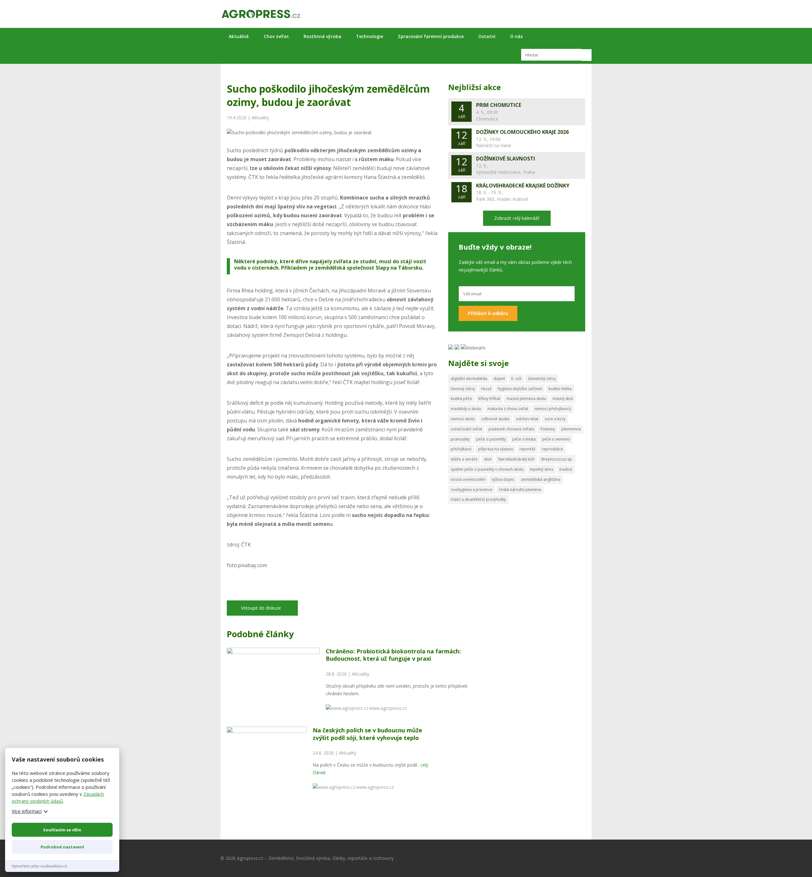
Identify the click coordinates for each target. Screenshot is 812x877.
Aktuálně (239, 36)
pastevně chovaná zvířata (511, 429)
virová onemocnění (468, 479)
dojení (499, 378)
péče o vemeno (556, 439)
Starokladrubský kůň (516, 459)
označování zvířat (466, 429)
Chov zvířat (276, 36)
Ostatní (486, 36)
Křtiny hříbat (489, 398)
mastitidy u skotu (466, 408)
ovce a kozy (555, 419)
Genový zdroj (463, 388)
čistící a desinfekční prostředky (478, 499)
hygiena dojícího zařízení (520, 388)
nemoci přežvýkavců (552, 408)
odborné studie (495, 419)
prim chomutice (498, 104)
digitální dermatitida (469, 378)
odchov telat (527, 419)
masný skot (563, 398)
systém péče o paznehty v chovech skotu (487, 469)
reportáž (527, 449)
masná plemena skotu (526, 398)
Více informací (27, 811)
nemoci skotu (463, 419)
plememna (571, 429)
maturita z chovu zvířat (508, 408)
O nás (516, 36)
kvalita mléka (560, 388)
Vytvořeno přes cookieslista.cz (39, 866)
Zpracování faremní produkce (431, 36)
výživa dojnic (503, 479)
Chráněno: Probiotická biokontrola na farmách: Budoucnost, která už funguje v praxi (393, 654)
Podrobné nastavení (62, 847)
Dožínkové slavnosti (505, 158)
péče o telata (524, 439)
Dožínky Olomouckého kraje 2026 (522, 131)
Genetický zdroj (542, 378)
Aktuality (260, 118)
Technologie (369, 36)
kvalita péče (461, 398)
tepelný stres (541, 469)
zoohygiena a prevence (472, 489)
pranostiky (460, 439)
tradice (566, 469)
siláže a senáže (464, 459)
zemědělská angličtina (540, 479)
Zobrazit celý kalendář (517, 218)
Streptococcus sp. (557, 459)
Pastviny (547, 429)
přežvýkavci (461, 449)
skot (488, 459)
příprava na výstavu (495, 449)
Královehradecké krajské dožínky (522, 185)
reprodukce (552, 449)
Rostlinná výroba (322, 36)
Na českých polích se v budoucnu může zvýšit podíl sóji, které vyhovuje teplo (367, 733)
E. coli (516, 378)
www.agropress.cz (388, 708)
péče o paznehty (491, 439)
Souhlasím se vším (62, 830)
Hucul (486, 388)
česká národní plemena (520, 489)
